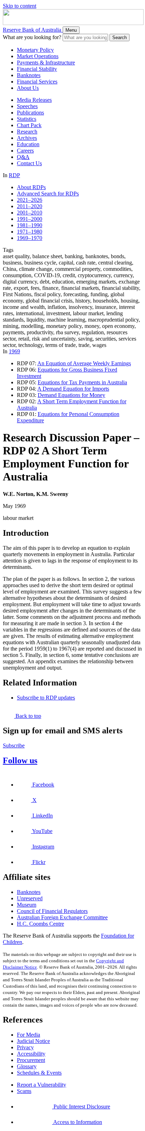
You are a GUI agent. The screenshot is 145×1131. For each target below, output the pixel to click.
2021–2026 (29, 200)
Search (119, 37)
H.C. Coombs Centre (40, 924)
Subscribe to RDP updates (46, 698)
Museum (26, 905)
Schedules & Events (39, 1073)
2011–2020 (29, 206)
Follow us (20, 760)
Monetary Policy (35, 50)
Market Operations (37, 56)
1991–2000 (29, 219)
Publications (30, 113)
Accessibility (31, 1054)
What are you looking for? (32, 37)
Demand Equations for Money (71, 395)
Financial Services (37, 82)
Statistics (26, 119)
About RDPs (31, 187)
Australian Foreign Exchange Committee (62, 917)
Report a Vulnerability (41, 1085)
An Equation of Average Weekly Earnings (84, 363)
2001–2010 (29, 213)
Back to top (27, 716)
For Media (28, 1035)
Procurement (31, 1060)
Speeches (27, 106)
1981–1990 (29, 225)
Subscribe (14, 745)
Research (27, 132)
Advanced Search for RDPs (48, 194)
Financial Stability (37, 69)
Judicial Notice (33, 1041)
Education (28, 144)
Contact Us (29, 163)
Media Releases (34, 100)
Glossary (27, 1066)
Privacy (25, 1047)
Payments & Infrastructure (46, 63)
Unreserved (30, 898)
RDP (14, 175)
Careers (25, 151)
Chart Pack (29, 125)
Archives (27, 138)
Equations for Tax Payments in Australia (82, 382)
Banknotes (28, 75)
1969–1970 (29, 238)
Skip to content (19, 6)
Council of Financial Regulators (52, 911)
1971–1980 (29, 232)
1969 (14, 351)
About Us (28, 88)
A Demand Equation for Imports (73, 389)
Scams (24, 1091)
